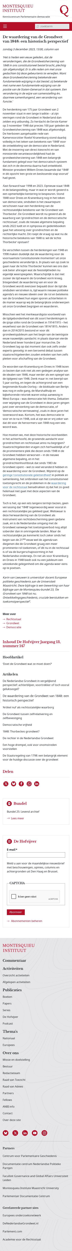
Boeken (7, 997)
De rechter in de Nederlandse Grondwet (28, 738)
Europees (9, 1045)
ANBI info (9, 1107)
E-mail (11, 849)
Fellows (7, 1100)
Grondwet (12, 623)
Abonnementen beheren (26, 921)
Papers (7, 1004)
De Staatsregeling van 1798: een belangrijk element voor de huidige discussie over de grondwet (35, 758)
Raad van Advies (13, 1087)
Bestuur (8, 1067)
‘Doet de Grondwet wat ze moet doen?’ (27, 664)
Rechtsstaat (13, 619)
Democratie (13, 627)
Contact (8, 1113)
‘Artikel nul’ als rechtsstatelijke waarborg (28, 708)
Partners (8, 1093)
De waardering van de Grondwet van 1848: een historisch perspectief (36, 698)
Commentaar (14, 961)
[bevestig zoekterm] (37, 26)
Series (6, 1010)
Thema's (10, 1032)
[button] (7, 1133)
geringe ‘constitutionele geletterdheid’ (27, 475)
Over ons (11, 1053)
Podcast (8, 1024)
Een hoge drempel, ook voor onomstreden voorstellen (30, 747)
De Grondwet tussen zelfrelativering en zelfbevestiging (28, 716)
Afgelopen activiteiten (16, 982)
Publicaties (12, 990)
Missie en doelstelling (16, 1060)
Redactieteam (11, 1073)
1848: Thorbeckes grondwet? (21, 732)
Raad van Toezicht (14, 1080)
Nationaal (9, 1038)
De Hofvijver (10, 1017)
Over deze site (12, 1120)
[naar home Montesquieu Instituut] (18, 8)
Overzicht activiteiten (16, 975)
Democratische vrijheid (17, 725)
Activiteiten (13, 969)
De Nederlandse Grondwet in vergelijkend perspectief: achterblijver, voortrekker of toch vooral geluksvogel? (36, 685)
